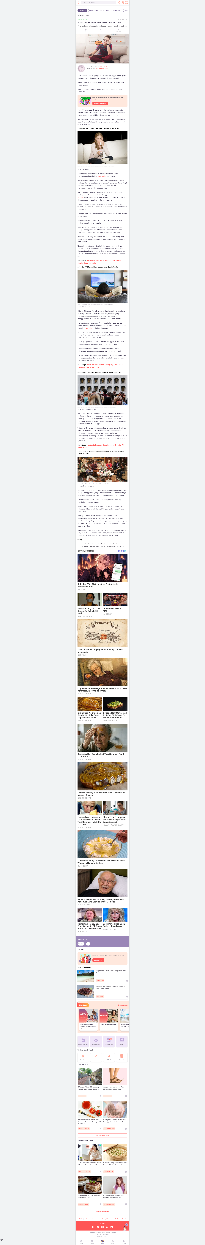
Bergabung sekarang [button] (100, 103)
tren (88, 944)
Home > (80, 15)
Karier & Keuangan (84, 1171)
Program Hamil (108, 1171)
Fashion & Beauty (94, 10)
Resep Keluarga (83, 1204)
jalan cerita (102, 176)
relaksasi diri (89, 328)
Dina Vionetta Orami (104, 67)
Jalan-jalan (106, 10)
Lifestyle (81, 944)
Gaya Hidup (82, 10)
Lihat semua (122, 1005)
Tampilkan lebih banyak (102, 1135)
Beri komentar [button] (98, 960)
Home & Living (117, 10)
